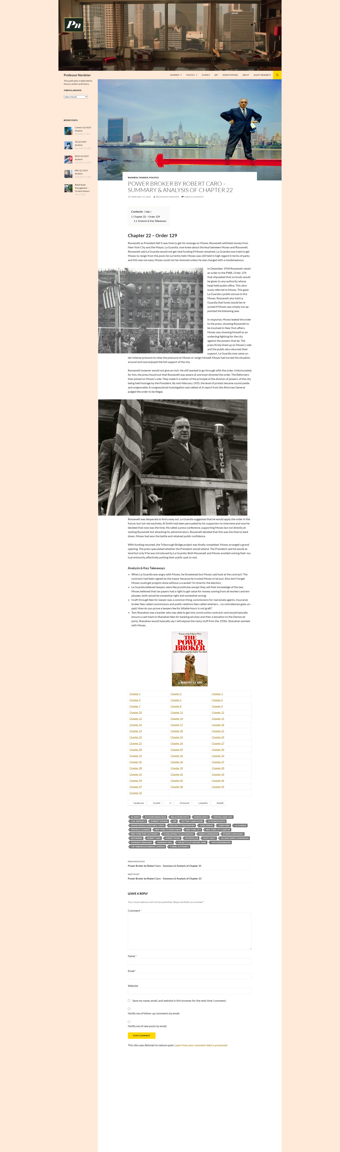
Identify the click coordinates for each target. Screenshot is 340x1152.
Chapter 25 (135, 743)
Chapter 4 (134, 699)
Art (216, 75)
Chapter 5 (176, 699)
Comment (135, 910)
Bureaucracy (201, 817)
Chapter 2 (176, 693)
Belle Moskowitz (180, 817)
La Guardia (240, 825)
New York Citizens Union (168, 829)
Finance (143, 177)
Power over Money (233, 834)
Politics (190, 75)
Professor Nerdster (77, 75)
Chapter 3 (217, 693)
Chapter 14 (177, 718)
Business (174, 75)
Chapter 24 (218, 737)
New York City (193, 829)
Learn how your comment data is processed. (201, 1045)
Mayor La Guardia (140, 829)
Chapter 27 (218, 743)
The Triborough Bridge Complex (148, 846)
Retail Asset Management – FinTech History (82, 187)
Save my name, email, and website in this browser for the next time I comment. (179, 1000)
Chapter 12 (218, 712)
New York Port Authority (145, 834)
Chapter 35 (135, 761)
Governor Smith (216, 821)
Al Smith (135, 817)
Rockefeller (191, 838)
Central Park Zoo (222, 817)
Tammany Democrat (141, 842)
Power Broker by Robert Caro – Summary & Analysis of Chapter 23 (164, 876)
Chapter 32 (177, 755)
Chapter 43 (218, 774)
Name (132, 956)
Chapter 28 (135, 749)
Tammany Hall (164, 842)
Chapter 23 (177, 737)
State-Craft (209, 838)
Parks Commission (208, 834)
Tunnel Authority (179, 846)
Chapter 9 (217, 706)
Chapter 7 (134, 706)
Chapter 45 (177, 780)
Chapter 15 (218, 718)
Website (133, 985)
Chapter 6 (217, 699)
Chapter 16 (135, 724)
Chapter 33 (218, 755)
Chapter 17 (177, 724)
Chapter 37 (218, 761)
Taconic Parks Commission (235, 838)
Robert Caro (154, 838)
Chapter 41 (135, 774)
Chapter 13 (135, 718)
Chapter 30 (218, 749)
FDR (174, 821)
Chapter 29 (177, 749)
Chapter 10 (135, 712)
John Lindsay (206, 825)
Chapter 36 (177, 761)
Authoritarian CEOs (155, 817)
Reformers (136, 838)
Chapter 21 (218, 730)
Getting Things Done (192, 821)
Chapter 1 (134, 693)
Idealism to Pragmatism (182, 825)
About (246, 75)
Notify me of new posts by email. (147, 1026)
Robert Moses (173, 838)
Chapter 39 (177, 768)
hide (148, 211)
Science (206, 75)
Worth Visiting (230, 75)
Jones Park (224, 825)
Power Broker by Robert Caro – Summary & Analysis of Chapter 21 (164, 863)
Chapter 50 (135, 792)
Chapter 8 (176, 706)
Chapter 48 (177, 786)
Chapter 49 (218, 786)
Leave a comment (194, 196)
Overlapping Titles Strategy (179, 834)
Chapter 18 (218, 724)
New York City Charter (218, 829)
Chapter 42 (177, 774)
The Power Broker (221, 842)
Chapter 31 (135, 755)
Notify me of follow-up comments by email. (154, 1013)
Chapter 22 (135, 737)
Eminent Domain (159, 821)
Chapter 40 (218, 768)
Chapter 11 (177, 712)
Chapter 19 (135, 730)
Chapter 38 (135, 768)
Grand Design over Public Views (147, 825)
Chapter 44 (135, 780)
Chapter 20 (177, 730)
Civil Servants (138, 821)
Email (132, 970)
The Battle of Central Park (191, 842)
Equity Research (262, 75)
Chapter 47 (135, 786)
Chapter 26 (177, 743)
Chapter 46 (218, 780)
